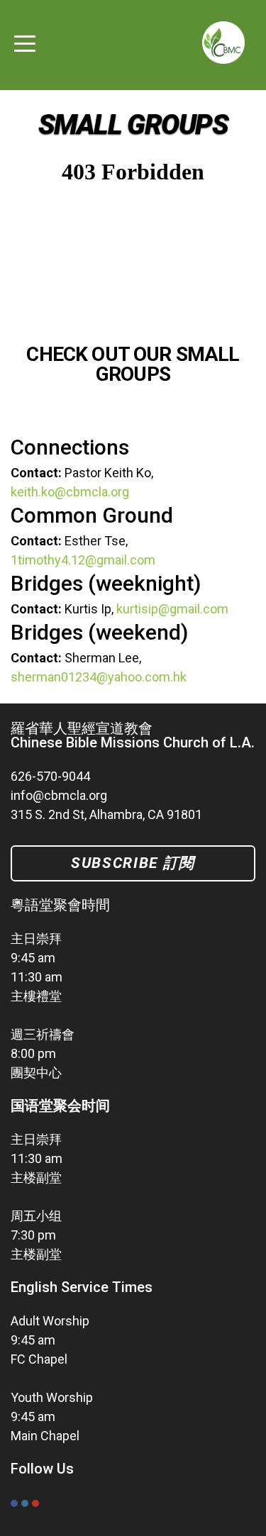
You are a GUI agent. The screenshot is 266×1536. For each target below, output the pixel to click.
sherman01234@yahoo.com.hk (99, 676)
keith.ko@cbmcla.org (70, 491)
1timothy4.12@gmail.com (83, 559)
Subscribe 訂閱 (133, 863)
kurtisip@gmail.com (172, 608)
